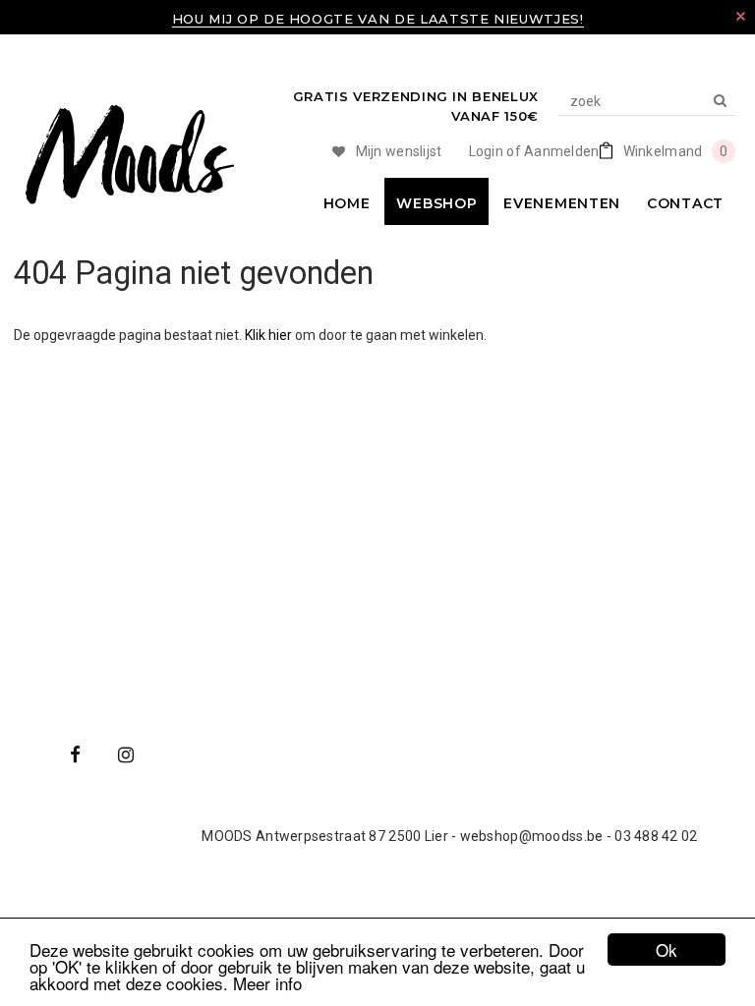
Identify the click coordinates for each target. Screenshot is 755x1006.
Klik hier (270, 335)
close (740, 16)
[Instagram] (126, 753)
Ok (666, 949)
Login (486, 151)
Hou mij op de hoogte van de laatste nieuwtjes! (378, 19)
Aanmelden (562, 151)
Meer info (267, 983)
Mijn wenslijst (399, 151)
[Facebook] (74, 753)
